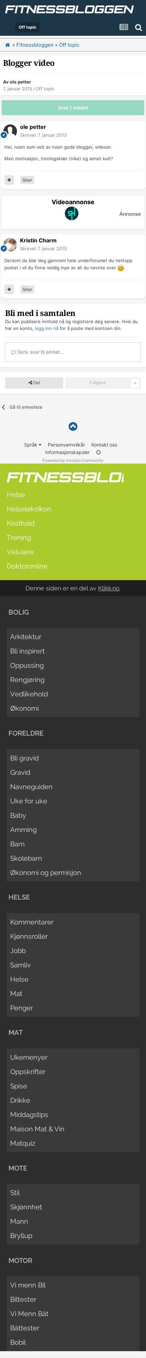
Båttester (24, 1328)
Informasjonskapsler (67, 452)
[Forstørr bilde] (120, 267)
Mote (17, 1168)
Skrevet (43, 135)
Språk (31, 445)
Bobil (18, 1342)
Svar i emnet (73, 107)
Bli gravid (24, 758)
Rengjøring (27, 680)
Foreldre (25, 733)
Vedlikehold (29, 694)
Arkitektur (25, 637)
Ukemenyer (29, 1057)
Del (36, 382)
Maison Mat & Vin (37, 1129)
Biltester (23, 1299)
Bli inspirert (27, 651)
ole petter (20, 82)
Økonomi (24, 708)
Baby (18, 815)
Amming (23, 830)
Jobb (18, 951)
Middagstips (29, 1115)
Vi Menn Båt (29, 1314)
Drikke (20, 1100)
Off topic (45, 88)
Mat (16, 994)
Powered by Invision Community (73, 460)
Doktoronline (27, 566)
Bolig (18, 612)
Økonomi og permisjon (45, 873)
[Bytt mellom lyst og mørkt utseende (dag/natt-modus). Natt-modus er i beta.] (98, 452)
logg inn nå (46, 328)
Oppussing (27, 665)
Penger (21, 1008)
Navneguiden (31, 787)
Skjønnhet (26, 1207)
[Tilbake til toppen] (73, 426)
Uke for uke (28, 801)
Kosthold (21, 523)
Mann (19, 1221)
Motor (20, 1260)
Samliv (20, 965)
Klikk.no (109, 588)
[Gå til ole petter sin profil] (10, 131)
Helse (16, 495)
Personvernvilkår (66, 445)
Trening (19, 537)
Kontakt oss (104, 445)
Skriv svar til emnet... (40, 352)
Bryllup (21, 1236)
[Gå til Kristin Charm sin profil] (10, 245)
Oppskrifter (27, 1072)
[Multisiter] (9, 180)
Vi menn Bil (27, 1285)
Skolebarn (26, 858)
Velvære (20, 552)
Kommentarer (32, 922)
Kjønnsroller (29, 936)
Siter (27, 180)
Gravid (20, 772)
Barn (17, 844)
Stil (15, 1193)
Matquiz (22, 1143)
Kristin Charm (38, 240)
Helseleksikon (29, 509)
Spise (18, 1086)
